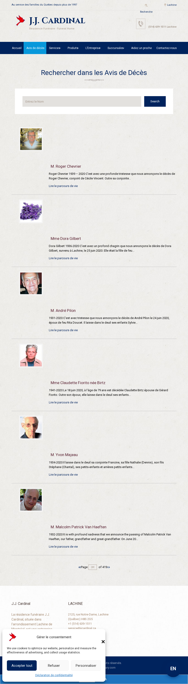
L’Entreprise (93, 48)
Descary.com (107, 667)
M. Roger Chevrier (66, 166)
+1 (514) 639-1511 (80, 623)
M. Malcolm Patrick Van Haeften (78, 527)
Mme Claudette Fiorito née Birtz (78, 382)
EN (173, 668)
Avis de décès (35, 48)
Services (54, 48)
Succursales (116, 48)
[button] (98, 637)
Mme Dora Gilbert (66, 238)
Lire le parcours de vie (63, 186)
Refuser (54, 666)
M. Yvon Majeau (64, 454)
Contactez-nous (166, 48)
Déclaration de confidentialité (54, 675)
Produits (73, 48)
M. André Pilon (63, 310)
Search (155, 101)
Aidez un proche (141, 48)
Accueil (17, 48)
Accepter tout (21, 666)
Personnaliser (86, 666)
